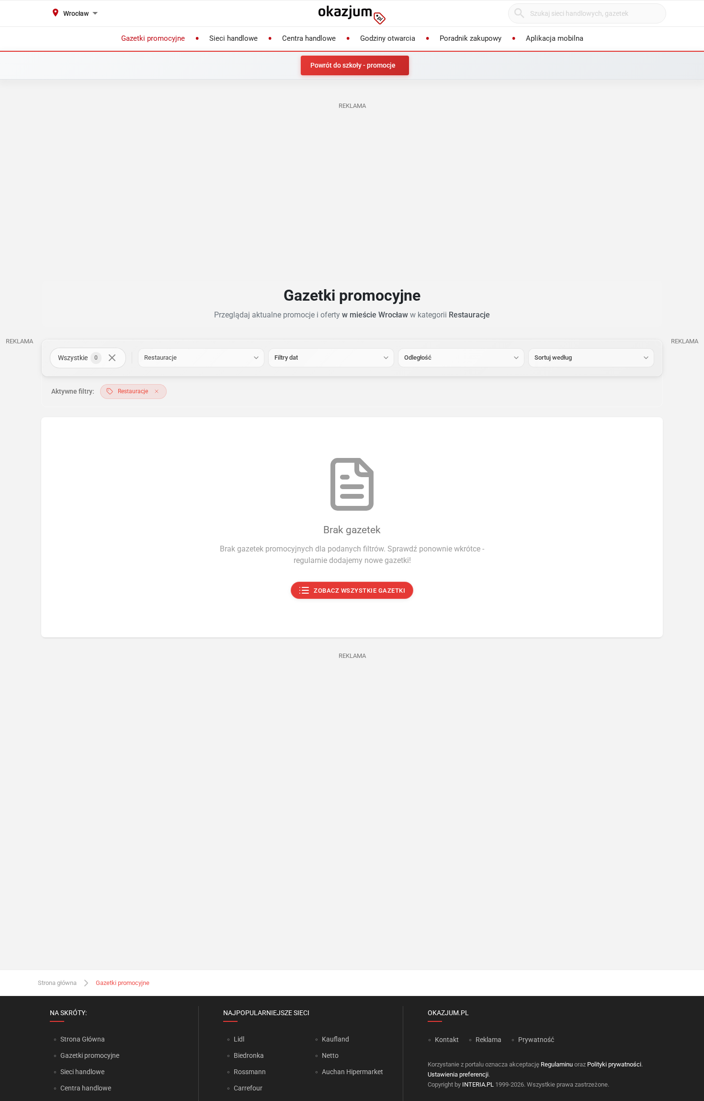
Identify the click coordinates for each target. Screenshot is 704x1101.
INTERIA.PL (478, 1084)
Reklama (488, 1039)
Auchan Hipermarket (352, 1072)
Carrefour (248, 1088)
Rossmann (250, 1072)
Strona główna (57, 982)
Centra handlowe (85, 1088)
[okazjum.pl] (352, 14)
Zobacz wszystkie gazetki (360, 590)
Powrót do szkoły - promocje (353, 65)
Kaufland (335, 1039)
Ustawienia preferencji (458, 1074)
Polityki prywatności (614, 1064)
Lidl (239, 1039)
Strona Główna (82, 1039)
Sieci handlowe (82, 1072)
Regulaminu (557, 1064)
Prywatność (536, 1039)
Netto (330, 1055)
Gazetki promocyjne (89, 1055)
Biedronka (249, 1055)
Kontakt (447, 1039)
